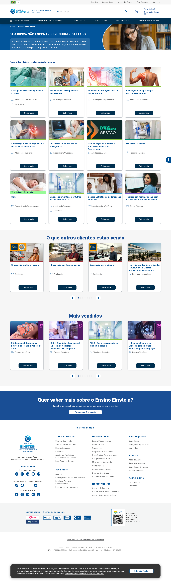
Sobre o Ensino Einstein (65, 444)
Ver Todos (133, 448)
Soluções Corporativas (139, 444)
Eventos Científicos (100, 473)
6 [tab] (89, 298)
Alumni (58, 474)
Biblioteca (59, 452)
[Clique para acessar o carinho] (136, 11)
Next (98, 297)
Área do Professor (125, 2)
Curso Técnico (98, 444)
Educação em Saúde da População (70, 478)
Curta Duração (98, 466)
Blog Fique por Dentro (64, 461)
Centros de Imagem (100, 488)
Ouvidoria (156, 2)
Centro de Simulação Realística (105, 492)
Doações (94, 2)
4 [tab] (85, 298)
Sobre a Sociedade (63, 441)
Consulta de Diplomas (138, 467)
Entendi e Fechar (141, 571)
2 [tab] (80, 298)
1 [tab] (78, 298)
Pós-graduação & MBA (102, 459)
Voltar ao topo (86, 428)
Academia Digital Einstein (103, 476)
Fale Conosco (142, 2)
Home (12, 27)
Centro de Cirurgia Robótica (104, 495)
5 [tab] (87, 298)
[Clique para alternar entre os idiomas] (15, 2)
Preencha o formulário (85, 412)
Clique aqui (131, 513)
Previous (72, 297)
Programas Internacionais (66, 487)
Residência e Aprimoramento (105, 455)
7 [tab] (91, 298)
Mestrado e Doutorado (102, 462)
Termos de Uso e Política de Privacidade (85, 540)
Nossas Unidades (62, 448)
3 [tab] (82, 298)
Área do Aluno (107, 2)
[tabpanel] (26, 267)
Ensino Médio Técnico (101, 441)
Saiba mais (29, 113)
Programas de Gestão (101, 469)
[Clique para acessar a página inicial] (30, 14)
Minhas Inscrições (137, 470)
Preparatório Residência (102, 452)
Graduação (97, 448)
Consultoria (134, 441)
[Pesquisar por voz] (57, 11)
